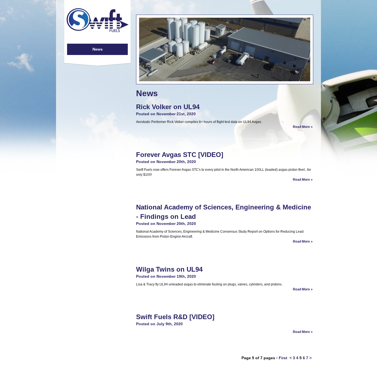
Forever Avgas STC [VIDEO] (179, 154)
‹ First (281, 358)
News (97, 49)
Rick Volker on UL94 (168, 107)
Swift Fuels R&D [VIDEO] (175, 317)
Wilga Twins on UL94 (169, 269)
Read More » (303, 127)
